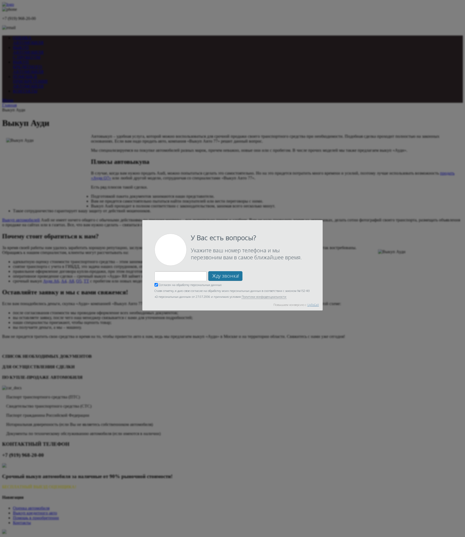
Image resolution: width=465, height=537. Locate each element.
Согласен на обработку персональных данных (189, 285)
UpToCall (313, 305)
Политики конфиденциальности (264, 297)
